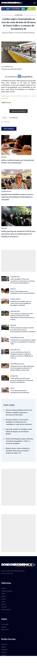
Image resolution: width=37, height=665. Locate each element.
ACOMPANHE (13, 117)
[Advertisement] (18, 487)
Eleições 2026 (15, 276)
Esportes (4, 607)
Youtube (3, 655)
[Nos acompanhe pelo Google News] (18, 76)
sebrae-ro (14, 376)
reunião (4, 228)
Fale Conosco (5, 629)
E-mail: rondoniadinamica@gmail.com (13, 571)
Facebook (4, 644)
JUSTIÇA (4, 157)
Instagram (4, 649)
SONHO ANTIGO (6, 191)
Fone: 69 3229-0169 (7, 573)
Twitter (3, 647)
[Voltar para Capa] (18, 565)
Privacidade (4, 624)
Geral (4, 117)
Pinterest (4, 652)
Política (3, 588)
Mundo (3, 604)
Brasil (3, 601)
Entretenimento (6, 609)
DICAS (12, 388)
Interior (3, 599)
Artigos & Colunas (6, 591)
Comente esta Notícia (18, 111)
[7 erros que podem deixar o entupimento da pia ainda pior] (5, 390)
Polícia (3, 596)
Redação (3, 627)
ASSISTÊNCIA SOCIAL (17, 337)
